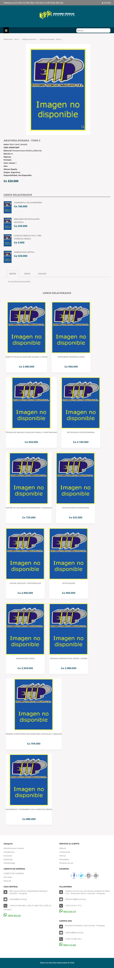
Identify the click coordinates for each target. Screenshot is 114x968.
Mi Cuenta (8, 877)
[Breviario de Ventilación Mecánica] (8, 223)
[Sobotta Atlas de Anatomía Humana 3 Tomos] (26, 327)
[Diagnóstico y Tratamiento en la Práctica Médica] (29, 779)
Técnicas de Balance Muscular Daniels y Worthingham (31, 432)
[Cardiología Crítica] (8, 256)
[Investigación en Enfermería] (75, 478)
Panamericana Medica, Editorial (27, 150)
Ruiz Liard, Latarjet (18, 144)
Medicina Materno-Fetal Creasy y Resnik (68, 658)
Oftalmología (68, 583)
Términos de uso (66, 863)
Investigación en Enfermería (75, 507)
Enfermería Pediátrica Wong (71, 357)
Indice (27, 273)
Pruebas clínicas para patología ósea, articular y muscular (34, 734)
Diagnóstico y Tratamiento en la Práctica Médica (29, 809)
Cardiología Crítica (24, 252)
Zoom (83, 127)
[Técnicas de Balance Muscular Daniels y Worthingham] (31, 402)
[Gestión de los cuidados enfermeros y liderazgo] (28, 478)
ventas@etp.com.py (18, 899)
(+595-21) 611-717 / (73, 905)
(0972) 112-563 (69, 945)
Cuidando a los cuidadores (28, 202)
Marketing (8, 859)
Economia (8, 855)
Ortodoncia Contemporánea (81, 432)
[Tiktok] (96, 876)
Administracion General (14, 848)
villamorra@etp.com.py (75, 899)
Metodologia (9, 863)
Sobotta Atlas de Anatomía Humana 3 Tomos (26, 357)
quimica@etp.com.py (74, 932)
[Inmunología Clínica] (25, 628)
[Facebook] (74, 876)
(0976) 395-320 (14, 915)
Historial (7, 880)
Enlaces (42, 273)
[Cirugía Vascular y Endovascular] (25, 553)
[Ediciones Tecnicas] (57, 14)
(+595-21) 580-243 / (73, 938)
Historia (62, 848)
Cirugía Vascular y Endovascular (25, 583)
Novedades (64, 859)
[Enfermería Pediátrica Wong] (71, 327)
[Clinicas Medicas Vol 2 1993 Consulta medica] (8, 240)
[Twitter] (81, 876)
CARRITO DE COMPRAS (14, 873)
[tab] (13, 273)
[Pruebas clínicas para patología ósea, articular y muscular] (33, 704)
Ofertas (62, 855)
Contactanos (64, 852)
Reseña (12, 273)
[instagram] (88, 876)
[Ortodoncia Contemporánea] (80, 402)
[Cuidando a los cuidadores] (8, 207)
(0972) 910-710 (69, 911)
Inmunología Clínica (25, 658)
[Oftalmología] (68, 553)
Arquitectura (9, 852)
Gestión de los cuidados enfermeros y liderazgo (29, 507)
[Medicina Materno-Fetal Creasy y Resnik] (68, 628)
